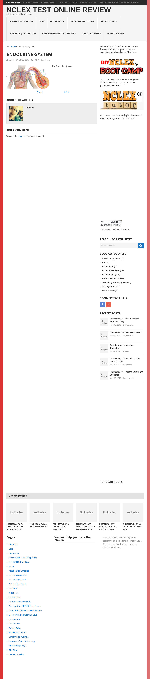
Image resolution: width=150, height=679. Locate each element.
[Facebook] (102, 304)
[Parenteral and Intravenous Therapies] (63, 512)
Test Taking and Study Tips (59, 33)
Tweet (40, 92)
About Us (13, 544)
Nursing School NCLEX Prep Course (25, 606)
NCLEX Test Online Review (58, 9)
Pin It (66, 92)
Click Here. (132, 52)
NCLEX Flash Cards (17, 584)
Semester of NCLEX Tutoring (22, 641)
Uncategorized (91, 33)
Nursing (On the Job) (23, 33)
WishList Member (16, 654)
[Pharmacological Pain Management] (40, 512)
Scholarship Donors (17, 632)
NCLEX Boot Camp (17, 579)
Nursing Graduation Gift (20, 602)
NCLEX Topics (108, 21)
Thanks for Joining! (17, 646)
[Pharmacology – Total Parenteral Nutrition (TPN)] (16, 512)
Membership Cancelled (19, 571)
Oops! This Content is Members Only (25, 610)
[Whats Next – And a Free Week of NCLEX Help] (133, 512)
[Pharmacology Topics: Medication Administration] (86, 512)
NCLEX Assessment (17, 575)
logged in (22, 136)
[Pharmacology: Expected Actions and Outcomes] (109, 512)
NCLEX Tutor (15, 597)
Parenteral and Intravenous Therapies (119, 2)
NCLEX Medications (82, 21)
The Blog (13, 650)
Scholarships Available (19, 637)
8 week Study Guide (21, 21)
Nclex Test (13, 593)
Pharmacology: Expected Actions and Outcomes (126, 373)
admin (11, 60)
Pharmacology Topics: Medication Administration (125, 360)
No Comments (44, 60)
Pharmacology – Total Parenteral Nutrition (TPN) (30, 2)
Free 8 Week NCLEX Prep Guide (23, 557)
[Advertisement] (111, 173)
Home (13, 46)
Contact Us (14, 553)
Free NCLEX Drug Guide (19, 562)
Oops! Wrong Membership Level (23, 615)
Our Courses (14, 624)
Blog (11, 549)
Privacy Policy (15, 628)
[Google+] (108, 304)
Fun (41, 21)
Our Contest (14, 619)
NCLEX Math (57, 21)
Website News (115, 33)
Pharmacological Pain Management (78, 2)
